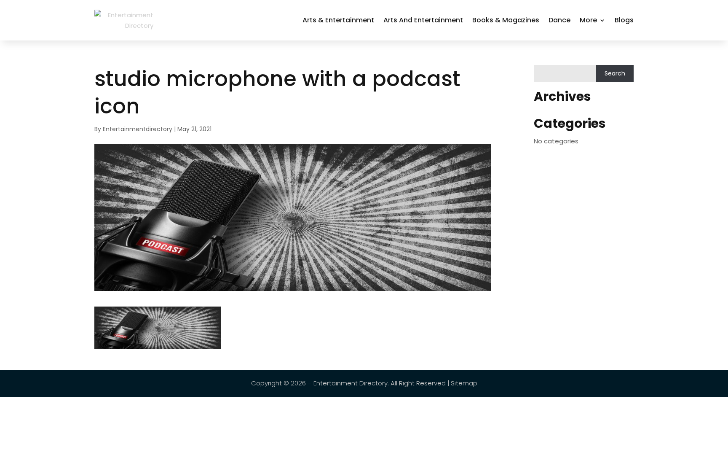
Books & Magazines (505, 20)
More (588, 20)
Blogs (624, 20)
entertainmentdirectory (137, 129)
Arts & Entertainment (338, 20)
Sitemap (464, 383)
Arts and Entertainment (423, 20)
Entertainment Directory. (351, 383)
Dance (559, 20)
